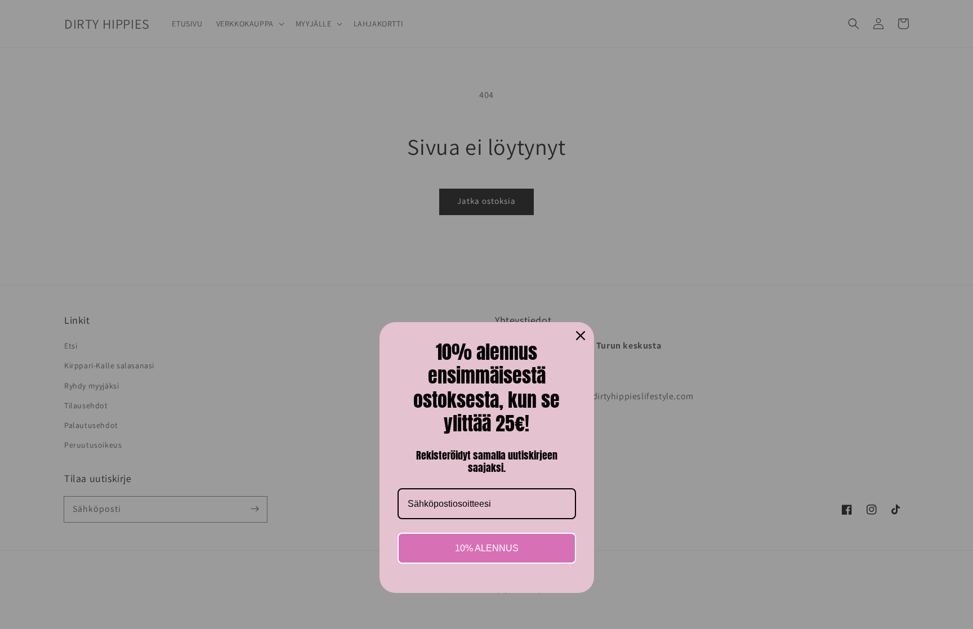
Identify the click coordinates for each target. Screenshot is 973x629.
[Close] (580, 335)
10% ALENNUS (487, 548)
